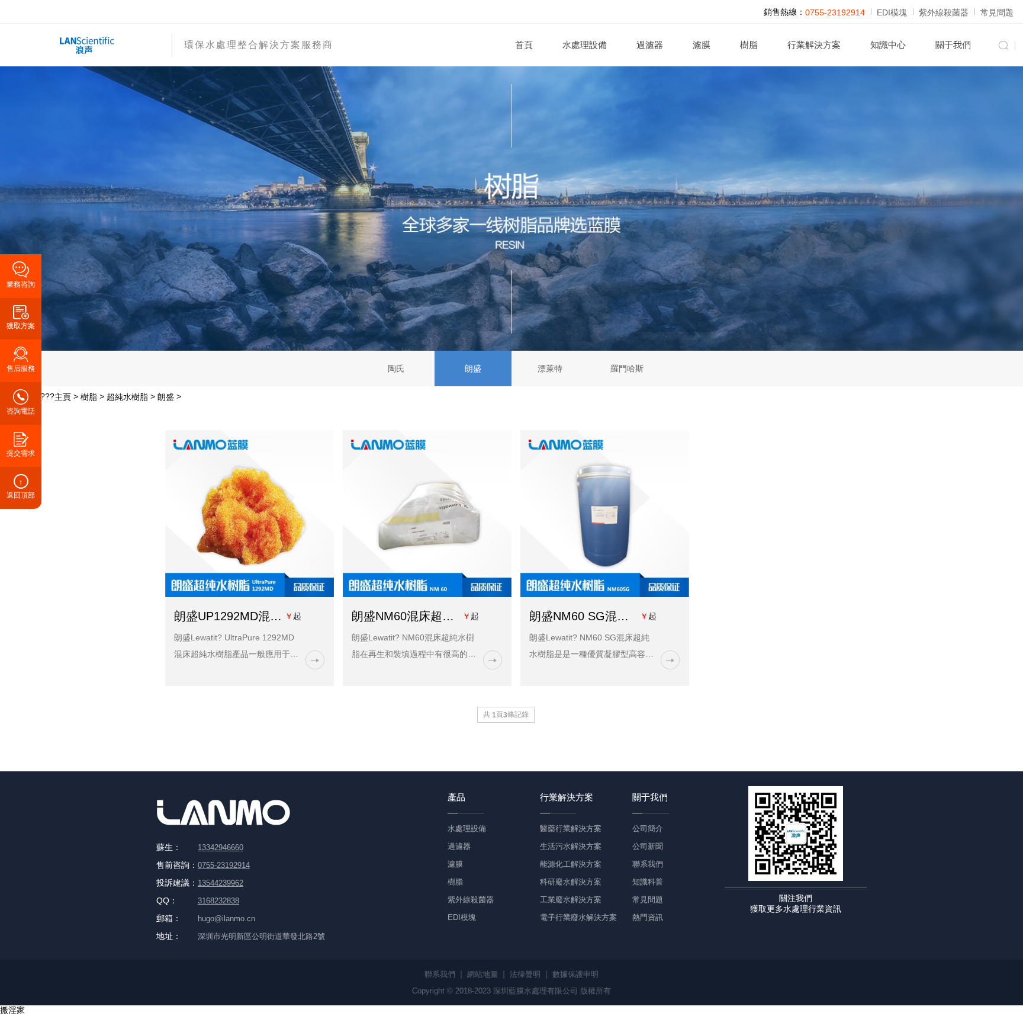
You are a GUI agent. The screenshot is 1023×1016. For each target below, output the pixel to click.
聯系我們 (647, 864)
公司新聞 (647, 846)
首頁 (524, 45)
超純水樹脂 (127, 397)
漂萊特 (550, 368)
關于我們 (953, 45)
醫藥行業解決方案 (570, 828)
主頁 (62, 397)
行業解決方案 (814, 45)
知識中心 (888, 45)
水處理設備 (584, 45)
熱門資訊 (647, 917)
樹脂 (749, 45)
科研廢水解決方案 (570, 881)
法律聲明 (525, 974)
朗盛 (473, 368)
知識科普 (647, 881)
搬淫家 (12, 1010)
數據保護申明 (575, 974)
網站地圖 (482, 974)
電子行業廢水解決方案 (578, 917)
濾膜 (701, 45)
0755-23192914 (835, 12)
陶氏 (396, 368)
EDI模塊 (892, 12)
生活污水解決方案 (570, 846)
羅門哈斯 (627, 368)
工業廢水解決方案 (570, 899)
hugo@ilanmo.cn (226, 918)
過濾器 (649, 45)
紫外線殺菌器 (944, 12)
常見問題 (997, 12)
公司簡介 (647, 828)
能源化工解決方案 (570, 864)
